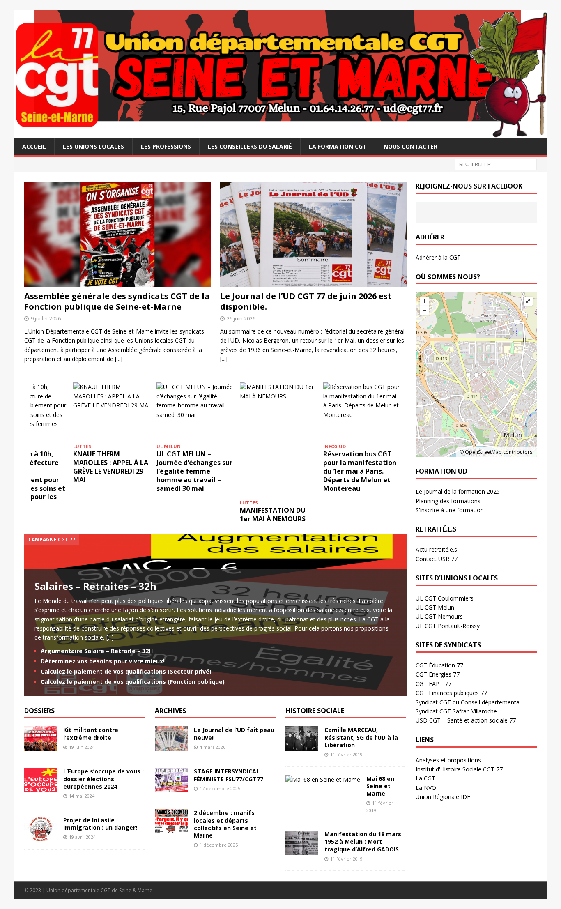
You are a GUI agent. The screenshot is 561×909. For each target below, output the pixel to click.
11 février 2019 (346, 754)
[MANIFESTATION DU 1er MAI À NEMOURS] (278, 439)
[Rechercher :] (496, 164)
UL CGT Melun (435, 607)
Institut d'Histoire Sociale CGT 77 (459, 769)
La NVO (426, 788)
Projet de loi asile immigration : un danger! (100, 823)
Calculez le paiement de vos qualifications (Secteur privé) (126, 671)
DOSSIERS (39, 710)
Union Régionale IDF (443, 797)
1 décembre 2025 (219, 845)
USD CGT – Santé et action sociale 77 (466, 720)
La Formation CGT (338, 146)
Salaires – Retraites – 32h (95, 586)
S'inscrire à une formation (450, 510)
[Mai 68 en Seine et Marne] (322, 779)
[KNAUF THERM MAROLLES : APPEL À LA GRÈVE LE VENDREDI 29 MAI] (111, 411)
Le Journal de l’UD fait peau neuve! (234, 733)
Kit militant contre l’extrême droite (90, 733)
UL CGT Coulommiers (445, 598)
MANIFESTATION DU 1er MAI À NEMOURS (273, 514)
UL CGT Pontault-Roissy (448, 626)
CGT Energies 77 (438, 674)
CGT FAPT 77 (433, 684)
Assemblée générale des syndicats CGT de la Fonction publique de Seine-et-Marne (117, 301)
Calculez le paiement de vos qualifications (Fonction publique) (133, 682)
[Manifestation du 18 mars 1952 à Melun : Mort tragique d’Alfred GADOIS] (301, 843)
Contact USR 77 (437, 559)
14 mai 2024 (81, 796)
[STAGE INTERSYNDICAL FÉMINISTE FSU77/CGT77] (171, 780)
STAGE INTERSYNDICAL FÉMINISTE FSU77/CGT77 (228, 774)
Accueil (34, 146)
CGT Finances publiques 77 (451, 693)
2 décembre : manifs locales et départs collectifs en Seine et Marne (225, 824)
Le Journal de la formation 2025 (458, 491)
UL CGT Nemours (439, 616)
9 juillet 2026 (46, 318)
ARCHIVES (170, 710)
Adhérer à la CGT (438, 257)
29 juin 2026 (241, 318)
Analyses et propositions (448, 760)
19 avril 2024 (82, 837)
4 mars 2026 (212, 747)
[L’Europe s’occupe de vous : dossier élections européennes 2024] (40, 780)
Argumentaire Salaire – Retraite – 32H (97, 651)
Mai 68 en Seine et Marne (380, 786)
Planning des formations (448, 501)
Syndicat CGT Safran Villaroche (456, 711)
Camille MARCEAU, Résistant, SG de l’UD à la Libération (361, 737)
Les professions (166, 146)
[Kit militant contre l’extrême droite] (40, 738)
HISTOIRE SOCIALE (314, 710)
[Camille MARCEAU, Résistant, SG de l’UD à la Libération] (301, 738)
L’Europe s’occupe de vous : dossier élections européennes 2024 (103, 778)
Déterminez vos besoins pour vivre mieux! (103, 661)
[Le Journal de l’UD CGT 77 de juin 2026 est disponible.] (313, 234)
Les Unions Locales (93, 146)
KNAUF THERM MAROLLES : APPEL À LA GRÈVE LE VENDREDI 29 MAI (110, 466)
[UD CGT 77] (280, 133)
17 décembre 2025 (220, 788)
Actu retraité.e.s (436, 549)
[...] (118, 359)
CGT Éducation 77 (439, 665)
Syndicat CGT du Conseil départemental (468, 702)
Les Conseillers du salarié (250, 146)
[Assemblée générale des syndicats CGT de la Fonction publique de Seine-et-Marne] (117, 234)
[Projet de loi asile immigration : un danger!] (40, 829)
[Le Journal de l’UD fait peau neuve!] (171, 738)
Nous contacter (410, 146)
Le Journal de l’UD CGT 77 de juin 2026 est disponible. (306, 301)
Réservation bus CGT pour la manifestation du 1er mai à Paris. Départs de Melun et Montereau (359, 470)
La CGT (425, 778)
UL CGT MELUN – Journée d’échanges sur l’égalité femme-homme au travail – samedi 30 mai (194, 470)
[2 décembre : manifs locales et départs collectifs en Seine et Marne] (171, 821)
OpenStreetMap (483, 452)
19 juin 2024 (81, 747)
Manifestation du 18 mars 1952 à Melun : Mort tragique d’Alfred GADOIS (362, 841)
